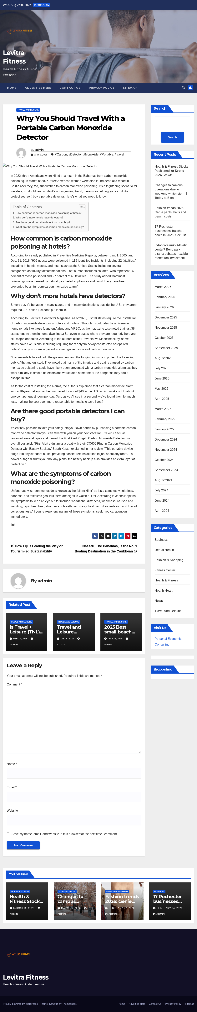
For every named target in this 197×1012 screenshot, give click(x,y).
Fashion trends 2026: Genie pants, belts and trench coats (170, 212)
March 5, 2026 (71, 908)
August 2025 (163, 358)
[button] (183, 87)
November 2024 (166, 449)
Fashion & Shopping (169, 560)
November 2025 (166, 327)
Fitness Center (165, 570)
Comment (14, 684)
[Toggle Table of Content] (80, 207)
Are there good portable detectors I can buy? (43, 222)
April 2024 (162, 510)
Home (11, 87)
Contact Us (69, 87)
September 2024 (166, 470)
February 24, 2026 (170, 908)
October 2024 (164, 459)
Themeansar (69, 1003)
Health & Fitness (166, 580)
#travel (119, 154)
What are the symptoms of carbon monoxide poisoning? (50, 226)
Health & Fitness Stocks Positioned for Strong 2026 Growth (171, 171)
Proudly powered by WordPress (21, 1003)
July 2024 (161, 490)
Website (12, 810)
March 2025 (163, 409)
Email (12, 787)
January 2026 (164, 307)
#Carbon (61, 154)
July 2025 (161, 368)
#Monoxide (90, 154)
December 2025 (166, 317)
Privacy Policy (101, 87)
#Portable (106, 154)
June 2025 (162, 378)
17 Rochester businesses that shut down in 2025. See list (170, 231)
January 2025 (164, 429)
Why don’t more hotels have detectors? (39, 217)
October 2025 (164, 337)
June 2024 (162, 500)
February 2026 (165, 297)
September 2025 (166, 348)
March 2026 (163, 287)
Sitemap (130, 87)
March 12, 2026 (24, 908)
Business (161, 539)
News (159, 600)
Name (12, 764)
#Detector (75, 154)
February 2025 (165, 419)
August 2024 (163, 480)
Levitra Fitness (25, 977)
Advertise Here (38, 87)
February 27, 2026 (122, 908)
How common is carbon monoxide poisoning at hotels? (49, 212)
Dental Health (164, 549)
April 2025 (162, 398)
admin (39, 149)
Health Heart (163, 590)
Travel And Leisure (28, 110)
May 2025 (162, 388)
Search (160, 108)
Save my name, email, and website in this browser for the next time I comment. (65, 834)
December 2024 (166, 439)
